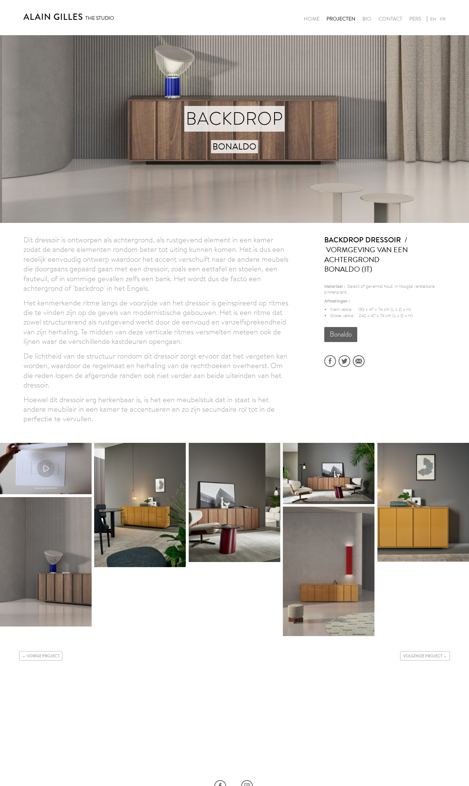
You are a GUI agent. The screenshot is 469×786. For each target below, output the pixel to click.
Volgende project (422, 656)
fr (443, 19)
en (433, 19)
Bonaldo (341, 334)
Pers (415, 19)
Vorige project (43, 656)
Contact (390, 19)
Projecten (340, 19)
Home (312, 19)
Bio (367, 19)
